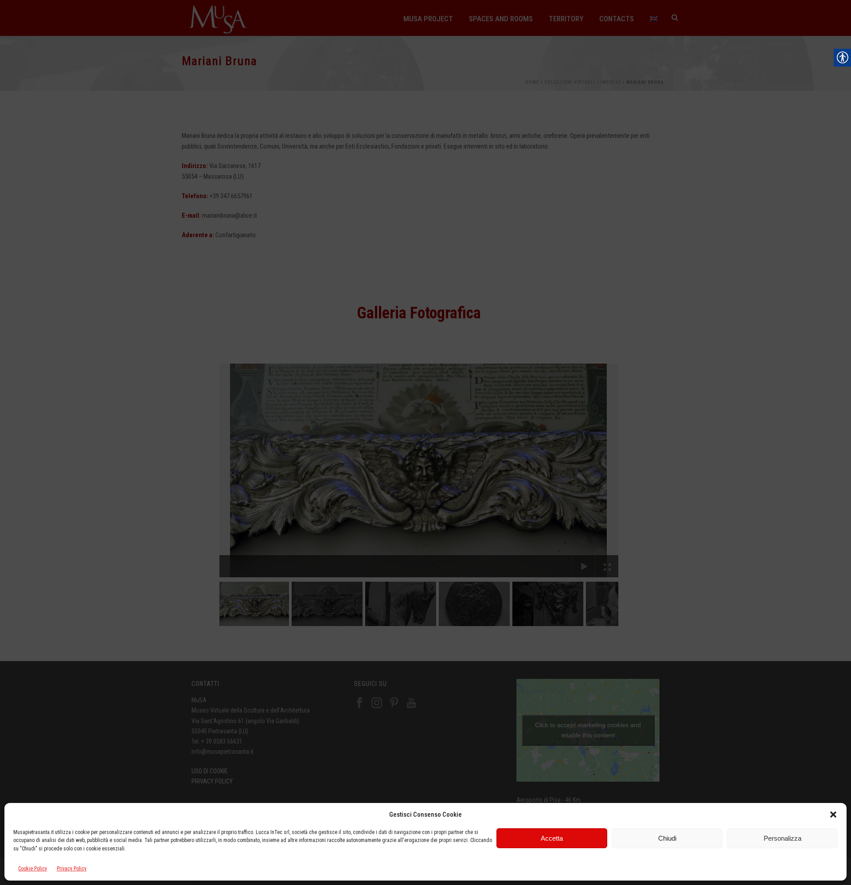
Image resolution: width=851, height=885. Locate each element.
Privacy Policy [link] (71, 869)
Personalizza (782, 838)
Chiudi (667, 838)
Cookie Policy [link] (32, 869)
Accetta (552, 838)
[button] (833, 814)
